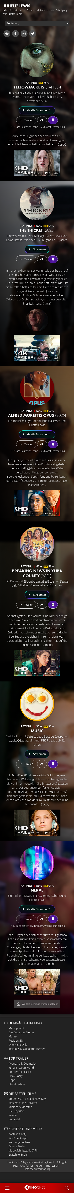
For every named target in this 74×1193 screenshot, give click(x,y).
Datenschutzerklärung (37, 1169)
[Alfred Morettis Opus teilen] (42, 444)
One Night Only (18, 1044)
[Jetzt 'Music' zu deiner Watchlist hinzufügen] (53, 764)
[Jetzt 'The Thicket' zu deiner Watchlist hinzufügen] (53, 259)
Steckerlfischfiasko (20, 1071)
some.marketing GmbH (41, 1162)
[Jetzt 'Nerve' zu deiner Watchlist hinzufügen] (53, 919)
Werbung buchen (19, 1142)
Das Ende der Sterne (21, 1032)
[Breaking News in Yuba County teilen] (42, 605)
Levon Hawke (14, 240)
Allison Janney (32, 581)
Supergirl (14, 1119)
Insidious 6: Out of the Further (27, 1048)
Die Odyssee (16, 1111)
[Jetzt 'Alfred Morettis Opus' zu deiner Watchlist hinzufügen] (53, 444)
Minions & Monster (20, 1107)
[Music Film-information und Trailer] (37, 704)
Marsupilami (16, 1028)
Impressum (52, 1165)
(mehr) (62, 144)
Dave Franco (33, 896)
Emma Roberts (52, 896)
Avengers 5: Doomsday (22, 1063)
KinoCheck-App (18, 1138)
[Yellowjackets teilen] (42, 120)
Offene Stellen (17, 1146)
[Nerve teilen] (42, 919)
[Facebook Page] (15, 33)
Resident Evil (16, 1040)
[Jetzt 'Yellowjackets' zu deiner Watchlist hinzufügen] (53, 120)
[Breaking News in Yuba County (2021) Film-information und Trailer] (37, 544)
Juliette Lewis (54, 236)
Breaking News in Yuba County (37, 573)
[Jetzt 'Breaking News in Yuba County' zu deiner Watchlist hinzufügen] (53, 605)
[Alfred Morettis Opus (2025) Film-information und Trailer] (37, 388)
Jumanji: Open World (21, 1067)
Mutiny (13, 1036)
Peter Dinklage (36, 236)
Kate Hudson (35, 736)
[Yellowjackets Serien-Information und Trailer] (37, 60)
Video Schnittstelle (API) (23, 1150)
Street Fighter (17, 1084)
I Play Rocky (16, 1076)
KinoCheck (13, 1162)
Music (37, 730)
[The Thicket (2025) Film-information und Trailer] (37, 203)
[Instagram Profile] (24, 33)
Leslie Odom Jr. (18, 740)
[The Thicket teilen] (42, 259)
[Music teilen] (42, 764)
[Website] (6, 33)
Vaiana (13, 1115)
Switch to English (19, 1154)
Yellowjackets (37, 87)
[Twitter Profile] (32, 33)
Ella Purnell (34, 97)
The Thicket (37, 230)
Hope (12, 1080)
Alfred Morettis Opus (37, 415)
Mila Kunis (47, 581)
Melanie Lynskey (47, 92)
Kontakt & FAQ (17, 1134)
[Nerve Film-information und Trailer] (37, 863)
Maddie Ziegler (53, 736)
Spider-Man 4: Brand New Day (27, 1098)
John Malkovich (51, 421)
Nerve (37, 890)
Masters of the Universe (23, 1103)
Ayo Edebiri (34, 421)
